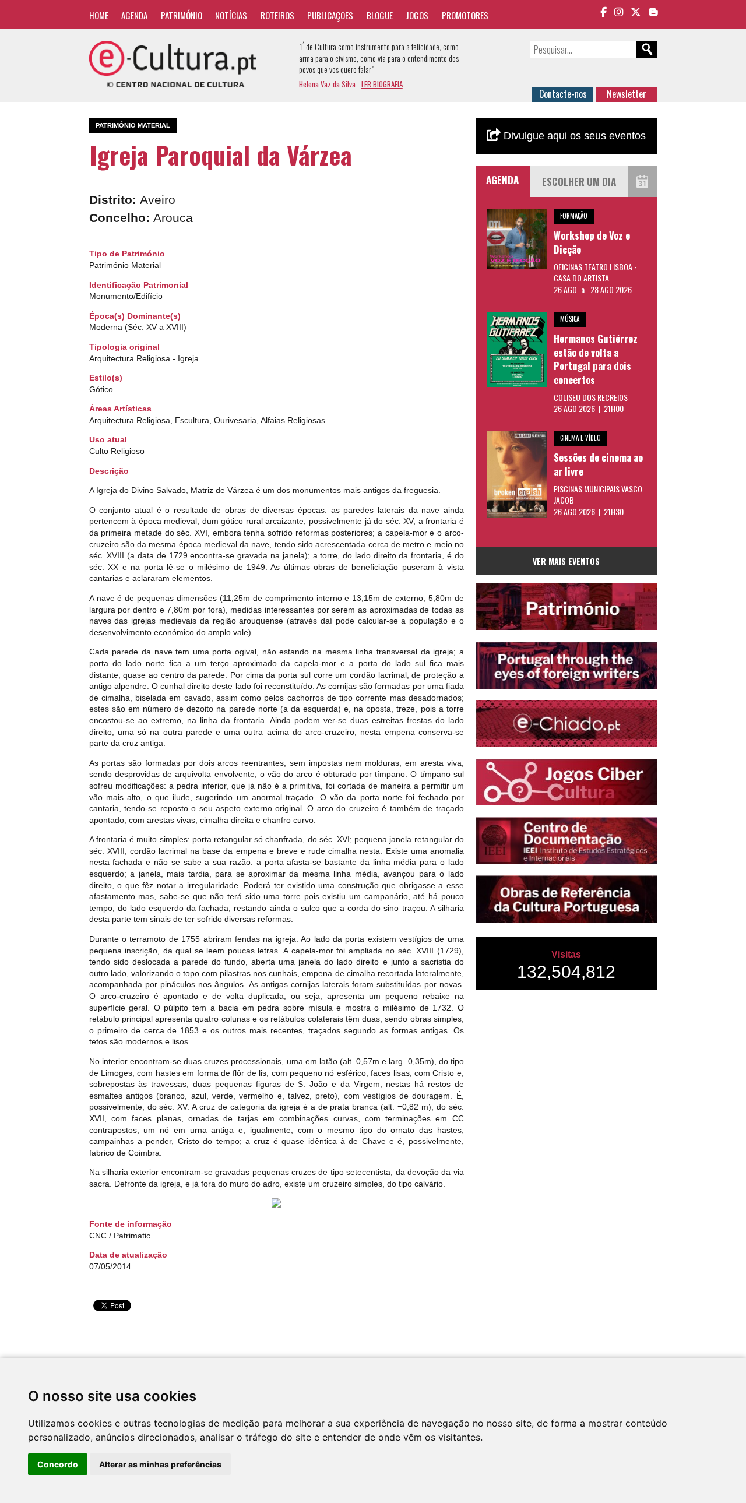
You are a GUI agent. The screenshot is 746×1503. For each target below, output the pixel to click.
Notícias (231, 15)
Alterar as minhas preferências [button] (160, 1464)
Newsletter (626, 94)
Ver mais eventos (566, 561)
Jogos (417, 15)
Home (98, 15)
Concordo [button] (57, 1464)
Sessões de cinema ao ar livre (598, 464)
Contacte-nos (563, 94)
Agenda (134, 15)
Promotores (465, 15)
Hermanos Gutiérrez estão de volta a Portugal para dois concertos (596, 359)
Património (181, 15)
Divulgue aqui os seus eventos (573, 136)
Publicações (330, 15)
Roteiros (277, 15)
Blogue (380, 15)
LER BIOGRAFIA (382, 84)
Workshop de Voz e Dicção (592, 242)
